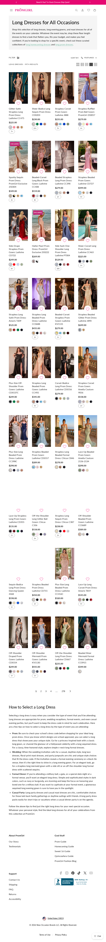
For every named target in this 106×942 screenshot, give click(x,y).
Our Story (13, 841)
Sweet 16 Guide (62, 851)
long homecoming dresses (38, 44)
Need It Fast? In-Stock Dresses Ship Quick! (53, 2)
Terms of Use (44, 935)
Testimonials (15, 846)
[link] (82, 10)
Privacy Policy (61, 935)
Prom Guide (60, 841)
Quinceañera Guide (64, 856)
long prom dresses (64, 44)
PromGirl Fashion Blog (65, 861)
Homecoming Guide (64, 846)
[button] (11, 10)
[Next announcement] (90, 2)
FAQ (11, 889)
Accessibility (15, 899)
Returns (12, 894)
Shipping (13, 884)
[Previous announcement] (16, 2)
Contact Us (14, 879)
